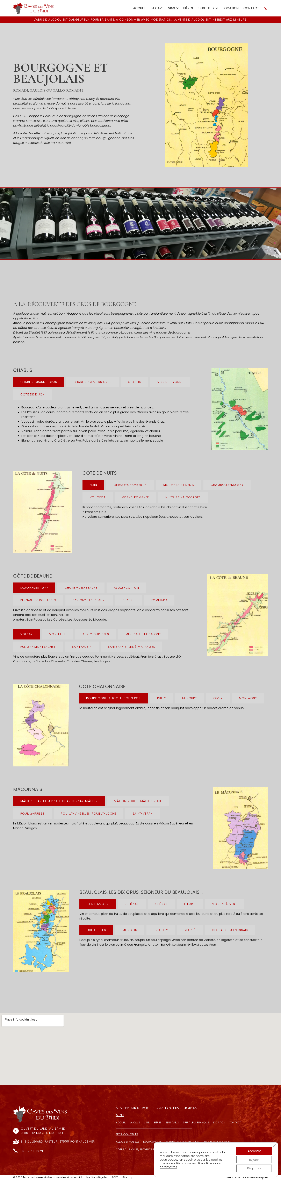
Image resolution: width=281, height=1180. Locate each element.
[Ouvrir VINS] (177, 8)
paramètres (168, 1167)
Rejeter (254, 1160)
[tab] (38, 382)
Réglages (254, 1168)
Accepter (254, 1151)
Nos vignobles (127, 1134)
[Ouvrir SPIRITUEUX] (217, 8)
